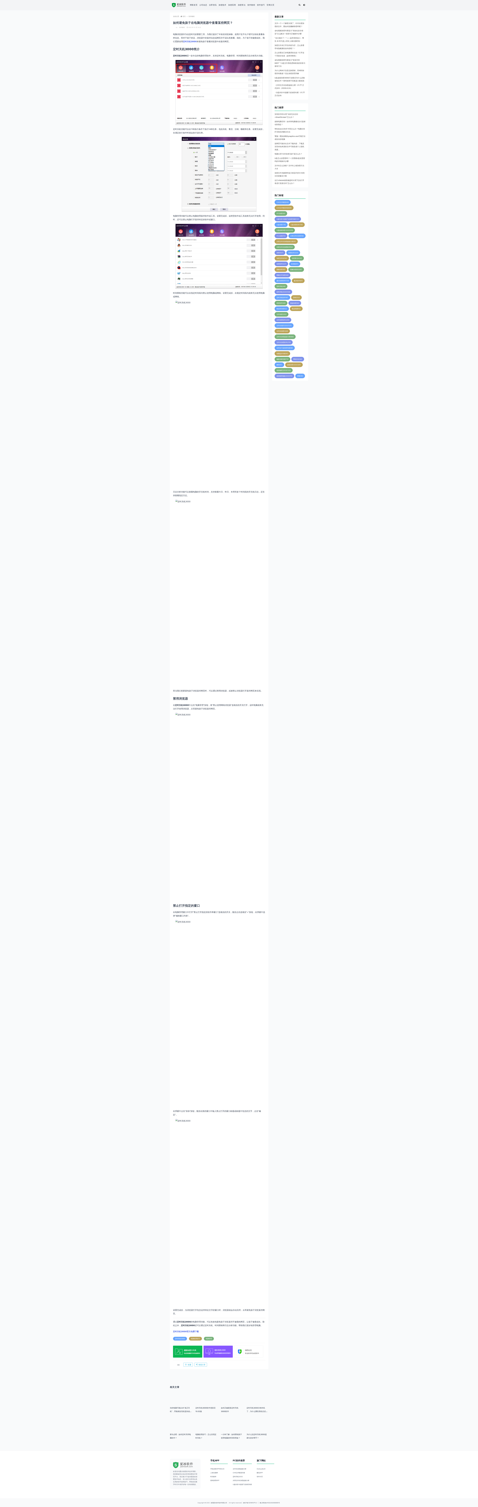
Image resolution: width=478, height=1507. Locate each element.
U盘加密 (281, 225)
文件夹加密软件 (284, 342)
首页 (184, 16)
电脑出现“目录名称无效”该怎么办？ (288, 154)
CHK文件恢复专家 (284, 208)
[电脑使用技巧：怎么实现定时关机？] (206, 1428)
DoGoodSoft (261, 1469)
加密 (280, 253)
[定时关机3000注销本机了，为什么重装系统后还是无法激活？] (257, 1401)
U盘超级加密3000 (285, 230)
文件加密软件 (283, 320)
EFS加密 (281, 213)
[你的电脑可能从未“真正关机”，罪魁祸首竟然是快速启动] (181, 1401)
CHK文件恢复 (283, 202)
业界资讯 (213, 5)
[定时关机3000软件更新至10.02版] (206, 1401)
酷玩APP (260, 1473)
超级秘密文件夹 (284, 370)
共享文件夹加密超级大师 (286, 241)
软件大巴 (260, 1476)
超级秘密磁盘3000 (284, 376)
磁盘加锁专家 (282, 359)
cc (176, 27)
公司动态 (203, 5)
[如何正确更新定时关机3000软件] (232, 1401)
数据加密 (294, 303)
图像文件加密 (282, 275)
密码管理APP (214, 1480)
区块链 (294, 264)
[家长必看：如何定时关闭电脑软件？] (181, 1428)
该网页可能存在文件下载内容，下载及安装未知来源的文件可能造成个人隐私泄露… (289, 146)
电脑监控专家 (282, 353)
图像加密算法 (296, 269)
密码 (296, 297)
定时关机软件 (282, 297)
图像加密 (281, 269)
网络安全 (297, 359)
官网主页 (270, 5)
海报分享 (201, 1365)
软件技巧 (261, 5)
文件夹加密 (282, 331)
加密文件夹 (282, 258)
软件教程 (251, 5)
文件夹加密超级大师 (285, 337)
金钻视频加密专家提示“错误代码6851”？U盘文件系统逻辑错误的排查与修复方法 (290, 63)
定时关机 (281, 286)
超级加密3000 (294, 365)
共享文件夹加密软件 (285, 247)
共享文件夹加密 (297, 236)
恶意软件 (281, 303)
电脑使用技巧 (195, 1339)
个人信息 (281, 236)
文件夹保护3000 (284, 325)
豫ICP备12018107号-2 (250, 1503)
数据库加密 (282, 309)
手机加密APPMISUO (217, 1469)
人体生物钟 (214, 1473)
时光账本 (213, 1476)
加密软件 (281, 264)
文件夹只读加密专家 (285, 348)
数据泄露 (296, 309)
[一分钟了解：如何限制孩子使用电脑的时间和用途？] (232, 1428)
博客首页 (193, 5)
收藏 (189, 1365)
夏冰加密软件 (283, 281)
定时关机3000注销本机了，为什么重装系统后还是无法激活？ (257, 1411)
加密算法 (241, 5)
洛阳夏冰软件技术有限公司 (219, 1503)
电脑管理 (209, 1339)
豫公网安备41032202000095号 (270, 1503)
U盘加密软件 (297, 225)
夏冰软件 (298, 281)
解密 (279, 365)
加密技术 (222, 5)
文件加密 (281, 314)
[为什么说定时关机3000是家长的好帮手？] (257, 1428)
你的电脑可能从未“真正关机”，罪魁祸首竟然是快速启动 (181, 1411)
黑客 (300, 376)
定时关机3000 (180, 1339)
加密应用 (232, 5)
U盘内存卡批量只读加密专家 (288, 219)
